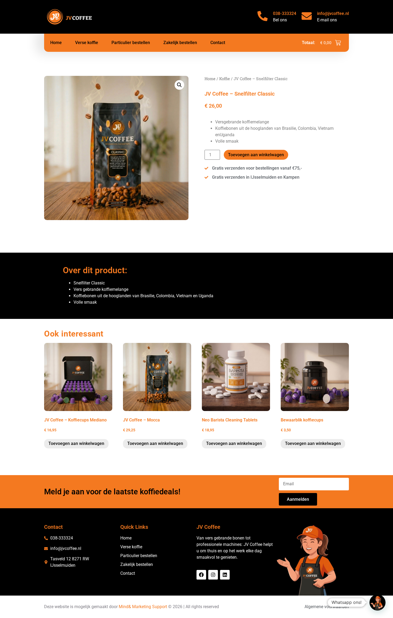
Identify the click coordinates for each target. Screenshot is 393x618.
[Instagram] (213, 575)
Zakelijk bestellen (180, 42)
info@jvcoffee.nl (333, 13)
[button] (179, 85)
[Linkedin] (225, 575)
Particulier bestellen (130, 42)
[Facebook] (201, 575)
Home (56, 42)
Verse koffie (86, 42)
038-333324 (284, 13)
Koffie (224, 78)
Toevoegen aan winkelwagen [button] (76, 443)
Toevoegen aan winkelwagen (256, 154)
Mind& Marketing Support (143, 606)
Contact (217, 42)
